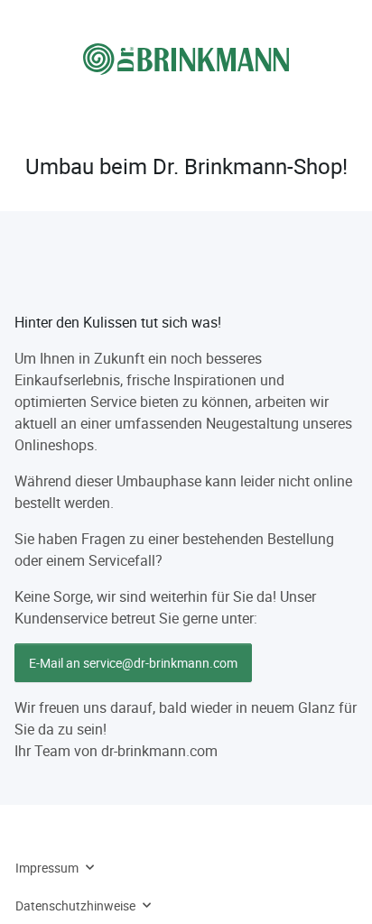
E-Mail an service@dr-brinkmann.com (133, 662)
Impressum (47, 867)
